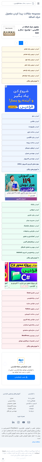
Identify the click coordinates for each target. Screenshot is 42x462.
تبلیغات (31, 408)
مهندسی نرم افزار (12, 411)
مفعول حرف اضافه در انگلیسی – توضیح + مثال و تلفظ (28, 30)
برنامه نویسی (11, 401)
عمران (11, 398)
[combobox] (17, 3)
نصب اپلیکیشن (20, 377)
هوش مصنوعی (11, 403)
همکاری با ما (31, 401)
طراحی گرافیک (12, 408)
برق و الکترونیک (11, 406)
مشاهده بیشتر (36, 442)
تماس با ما (31, 398)
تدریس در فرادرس (31, 403)
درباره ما (31, 411)
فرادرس (31, 406)
